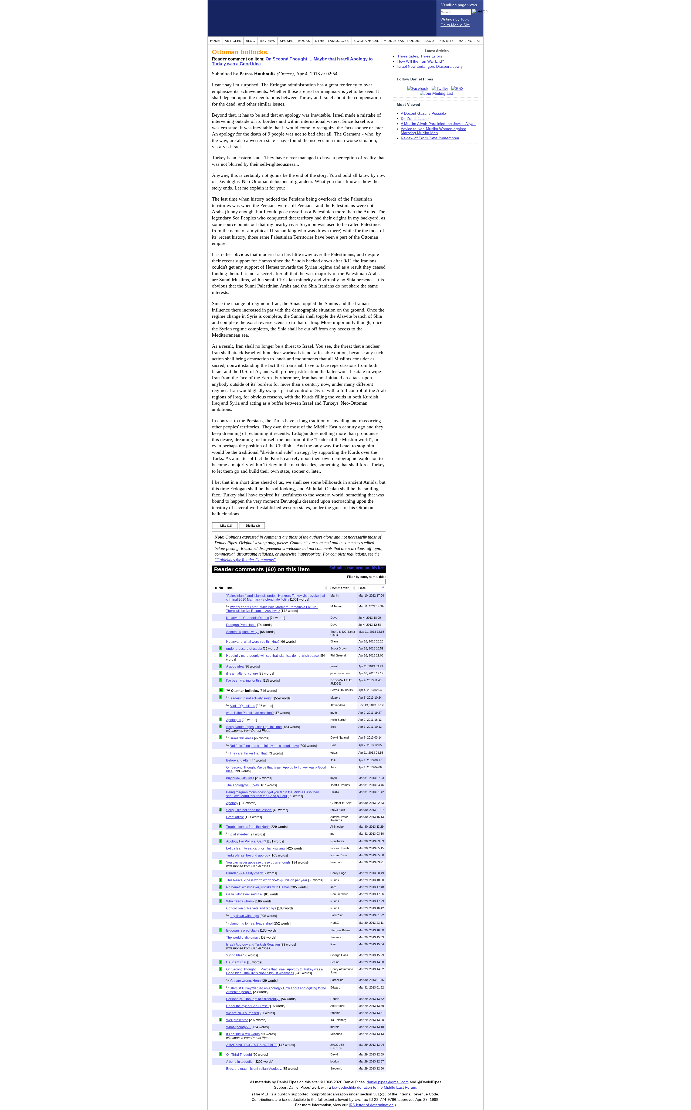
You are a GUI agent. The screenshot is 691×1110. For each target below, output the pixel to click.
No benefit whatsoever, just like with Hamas (258, 887)
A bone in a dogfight (240, 1062)
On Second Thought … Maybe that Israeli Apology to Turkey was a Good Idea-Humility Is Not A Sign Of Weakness (274, 971)
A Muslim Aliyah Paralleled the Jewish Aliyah (438, 124)
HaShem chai (236, 962)
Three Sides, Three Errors (419, 56)
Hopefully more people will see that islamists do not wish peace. (273, 656)
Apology (232, 803)
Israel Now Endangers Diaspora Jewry (430, 67)
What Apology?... (238, 1027)
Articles (233, 40)
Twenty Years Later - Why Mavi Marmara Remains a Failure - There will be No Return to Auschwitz (272, 609)
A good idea (235, 666)
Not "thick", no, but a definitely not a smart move (264, 746)
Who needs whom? (240, 901)
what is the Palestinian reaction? (250, 713)
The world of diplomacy (243, 937)
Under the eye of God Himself (247, 1006)
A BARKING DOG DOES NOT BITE (251, 1045)
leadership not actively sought (251, 698)
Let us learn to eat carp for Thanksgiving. (256, 848)
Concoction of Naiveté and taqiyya (251, 908)
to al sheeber (239, 834)
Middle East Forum (402, 40)
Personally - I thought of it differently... (253, 999)
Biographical (366, 40)
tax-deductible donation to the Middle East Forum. (374, 1087)
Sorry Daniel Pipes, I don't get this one (254, 727)
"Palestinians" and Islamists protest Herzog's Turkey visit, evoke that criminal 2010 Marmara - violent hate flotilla (275, 597)
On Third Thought (239, 1055)
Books (304, 40)
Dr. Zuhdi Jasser (415, 119)
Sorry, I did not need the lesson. (249, 810)
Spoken (287, 40)
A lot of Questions (242, 706)
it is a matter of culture (242, 673)
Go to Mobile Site (455, 25)
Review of (430, 138)
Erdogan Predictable (241, 625)
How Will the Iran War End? (420, 61)
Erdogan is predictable (242, 930)
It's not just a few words (243, 1034)
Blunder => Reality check (244, 873)
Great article (235, 817)
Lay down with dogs (244, 916)
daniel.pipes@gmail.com (388, 1082)
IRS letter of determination (371, 1105)
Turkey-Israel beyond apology (248, 855)
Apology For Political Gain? (246, 841)
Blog (250, 40)
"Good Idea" (235, 955)
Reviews (267, 40)
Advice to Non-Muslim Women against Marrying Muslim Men (433, 131)
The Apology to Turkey (242, 785)
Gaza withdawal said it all (244, 894)
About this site (439, 40)
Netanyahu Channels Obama (247, 618)
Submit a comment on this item (357, 568)
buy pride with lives (240, 778)
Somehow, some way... (242, 632)
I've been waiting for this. (244, 680)
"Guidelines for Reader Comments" (245, 559)
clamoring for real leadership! (251, 923)
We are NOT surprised (242, 1013)
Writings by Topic (455, 19)
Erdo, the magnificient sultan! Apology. (254, 1069)
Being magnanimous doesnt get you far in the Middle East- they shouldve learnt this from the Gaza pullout (272, 794)
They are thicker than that (248, 753)
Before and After (238, 760)
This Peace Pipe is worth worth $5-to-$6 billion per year (266, 880)
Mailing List (470, 40)
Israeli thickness (241, 738)
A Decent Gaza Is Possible (423, 113)
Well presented (237, 1020)
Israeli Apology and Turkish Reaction (253, 944)
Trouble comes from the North (248, 827)
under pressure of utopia (244, 649)
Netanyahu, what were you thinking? (253, 642)
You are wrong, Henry (246, 981)
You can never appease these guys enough (258, 862)
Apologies (233, 720)
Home (215, 40)
